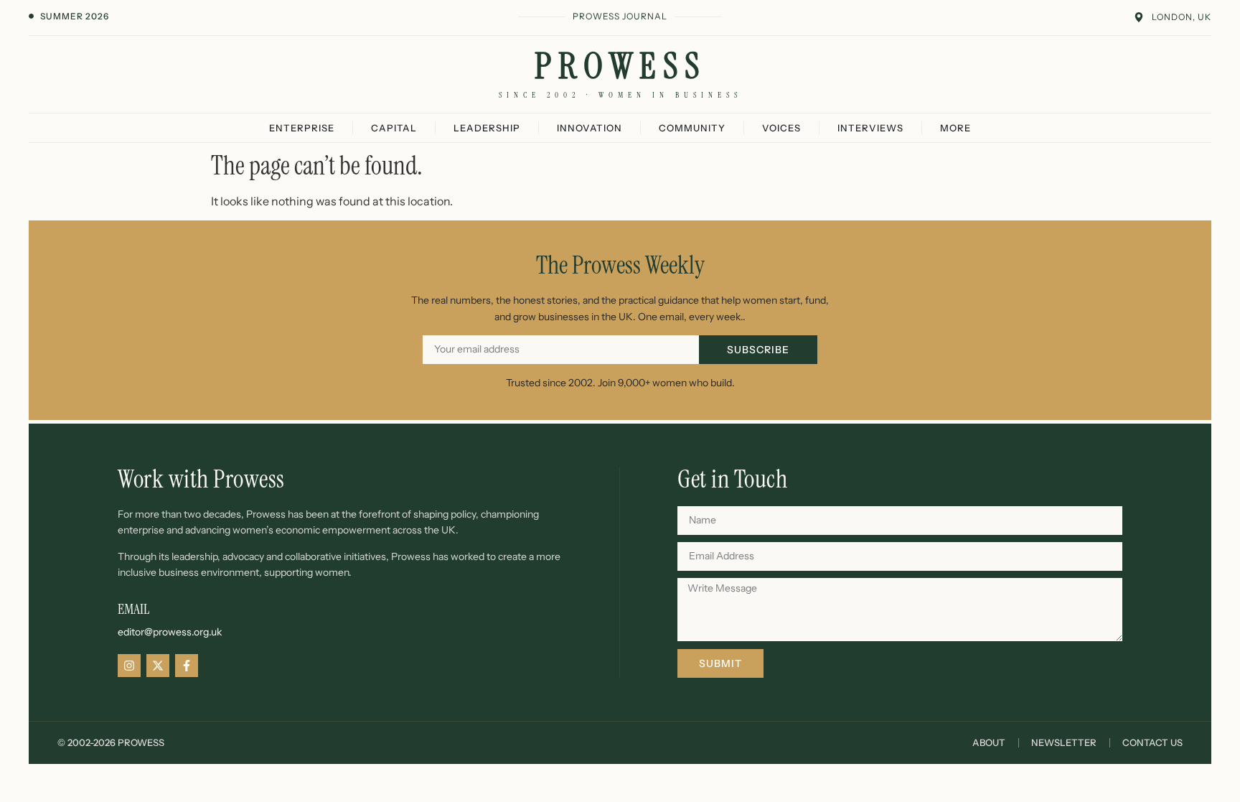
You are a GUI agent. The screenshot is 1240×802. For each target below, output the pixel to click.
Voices (781, 128)
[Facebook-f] (186, 665)
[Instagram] (129, 665)
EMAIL (133, 609)
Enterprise (301, 128)
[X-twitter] (157, 665)
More (955, 128)
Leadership (487, 128)
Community (692, 128)
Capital (394, 128)
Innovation (589, 128)
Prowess (620, 66)
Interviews (870, 128)
